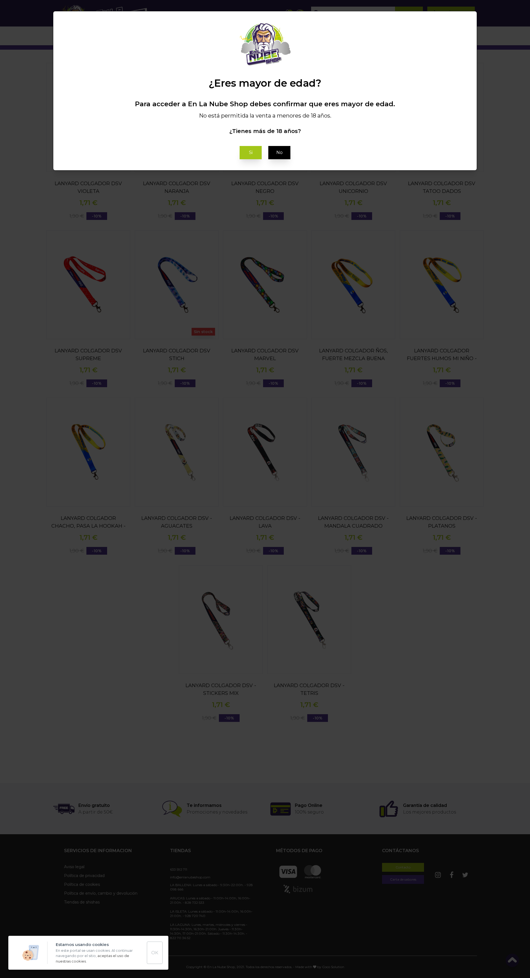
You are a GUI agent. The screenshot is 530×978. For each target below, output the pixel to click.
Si (251, 152)
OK (154, 952)
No (279, 152)
